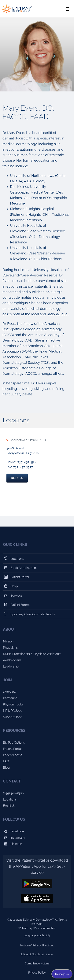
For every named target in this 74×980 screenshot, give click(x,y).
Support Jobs (12, 717)
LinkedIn (16, 844)
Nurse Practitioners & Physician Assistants (32, 654)
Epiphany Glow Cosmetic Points (33, 614)
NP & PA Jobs (12, 710)
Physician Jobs (13, 704)
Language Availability (37, 935)
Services (16, 595)
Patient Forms (20, 605)
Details (17, 477)
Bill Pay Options (14, 742)
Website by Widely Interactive (37, 928)
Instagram (17, 837)
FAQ (6, 761)
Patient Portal (20, 577)
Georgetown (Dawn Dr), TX (28, 440)
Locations (17, 559)
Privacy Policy (37, 972)
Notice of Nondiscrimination (37, 954)
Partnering (10, 698)
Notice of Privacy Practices (37, 945)
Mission (8, 641)
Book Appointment (24, 568)
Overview (9, 692)
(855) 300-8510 (13, 793)
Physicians (10, 647)
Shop (14, 586)
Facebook (17, 831)
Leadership (11, 666)
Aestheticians (12, 660)
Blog (6, 767)
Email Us (9, 806)
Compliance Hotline (37, 963)
